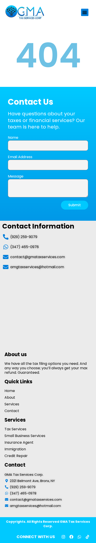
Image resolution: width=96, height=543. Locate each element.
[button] (84, 12)
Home (9, 391)
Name (13, 137)
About (9, 397)
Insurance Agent (18, 442)
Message (15, 176)
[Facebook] (71, 537)
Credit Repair (16, 456)
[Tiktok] (87, 537)
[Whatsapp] (79, 537)
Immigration (15, 449)
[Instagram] (63, 537)
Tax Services (15, 429)
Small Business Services (24, 436)
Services (11, 404)
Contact (11, 411)
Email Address (20, 156)
